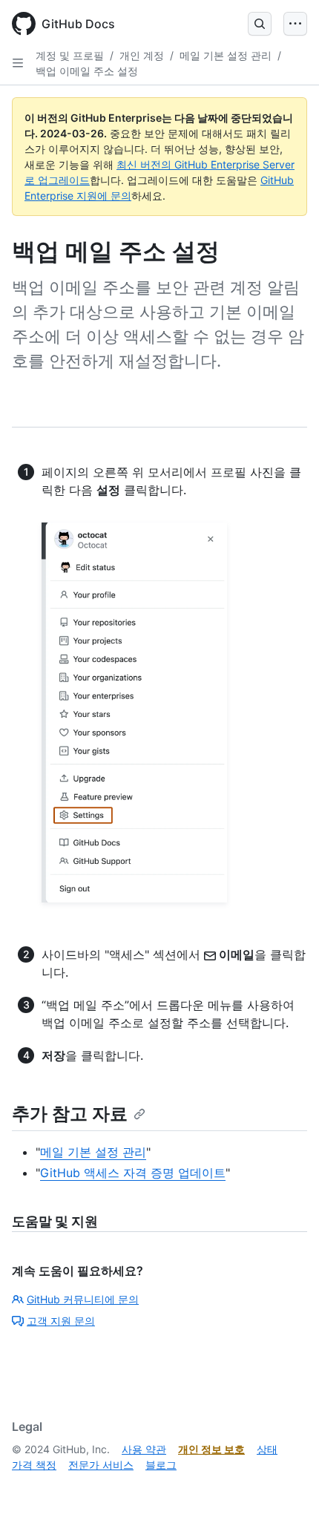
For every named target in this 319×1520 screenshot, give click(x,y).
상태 (267, 1449)
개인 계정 (141, 55)
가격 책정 (34, 1464)
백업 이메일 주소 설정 (87, 71)
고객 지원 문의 (61, 1320)
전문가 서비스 (101, 1464)
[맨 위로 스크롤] (286, 1487)
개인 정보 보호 (211, 1449)
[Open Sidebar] (18, 63)
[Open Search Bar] (260, 24)
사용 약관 (144, 1449)
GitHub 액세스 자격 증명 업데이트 (133, 1172)
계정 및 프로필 (70, 55)
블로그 (161, 1464)
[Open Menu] (295, 24)
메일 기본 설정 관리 (226, 55)
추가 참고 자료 (70, 1113)
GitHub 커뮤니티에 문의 (83, 1299)
